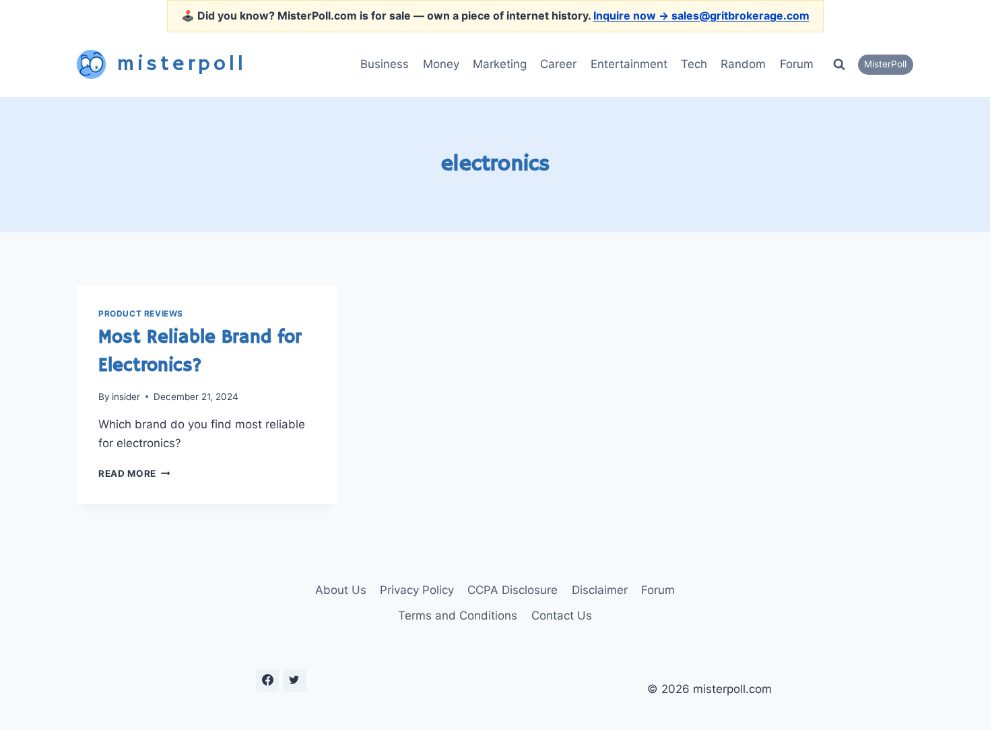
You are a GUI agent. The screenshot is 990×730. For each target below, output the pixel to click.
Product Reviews (140, 313)
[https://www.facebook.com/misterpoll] (267, 680)
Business (384, 64)
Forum (797, 64)
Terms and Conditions (457, 615)
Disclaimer (600, 590)
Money (441, 64)
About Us (340, 590)
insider (126, 396)
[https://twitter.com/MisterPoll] (294, 680)
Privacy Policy (417, 590)
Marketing (500, 64)
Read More (134, 473)
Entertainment (629, 64)
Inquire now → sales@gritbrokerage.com (701, 15)
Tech (694, 64)
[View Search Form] (839, 65)
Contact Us (561, 615)
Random (743, 64)
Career (558, 64)
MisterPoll (885, 64)
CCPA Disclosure (512, 590)
